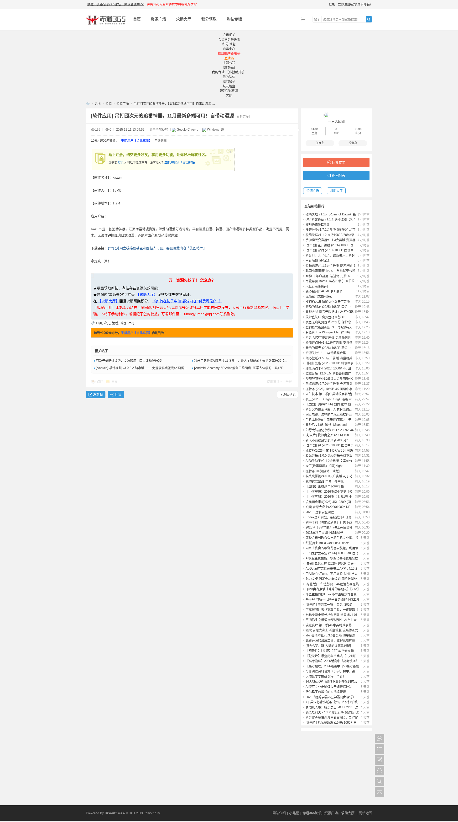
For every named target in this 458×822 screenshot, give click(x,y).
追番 (115, 323)
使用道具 (273, 381)
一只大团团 (336, 121)
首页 (137, 19)
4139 (314, 129)
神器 (123, 323)
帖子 (317, 19)
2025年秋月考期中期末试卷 (324, 532)
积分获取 (209, 19)
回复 (114, 381)
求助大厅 (183, 19)
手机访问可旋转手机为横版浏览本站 (171, 4)
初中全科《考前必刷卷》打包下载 (329, 522)
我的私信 (229, 77)
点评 (100, 381)
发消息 (353, 143)
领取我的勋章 (229, 90)
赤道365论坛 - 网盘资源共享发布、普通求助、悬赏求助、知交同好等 (88, 103)
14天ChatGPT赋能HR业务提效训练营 (331, 681)
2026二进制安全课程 (320, 512)
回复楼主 (338, 162)
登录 (332, 4)
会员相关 (229, 35)
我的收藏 (229, 67)
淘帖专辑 (234, 19)
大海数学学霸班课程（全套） (326, 676)
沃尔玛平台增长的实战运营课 (326, 692)
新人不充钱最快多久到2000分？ (327, 440)
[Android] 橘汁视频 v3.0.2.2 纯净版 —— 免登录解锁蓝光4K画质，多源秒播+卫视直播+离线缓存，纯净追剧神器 (173, 368)
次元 (107, 323)
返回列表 (289, 394)
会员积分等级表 (229, 39)
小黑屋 (294, 813)
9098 (358, 129)
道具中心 (229, 49)
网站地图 (365, 813)
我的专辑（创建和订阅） (229, 72)
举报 (289, 381)
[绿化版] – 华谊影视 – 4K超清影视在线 (332, 584)
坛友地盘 (229, 86)
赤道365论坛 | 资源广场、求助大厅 (328, 813)
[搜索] (369, 19)
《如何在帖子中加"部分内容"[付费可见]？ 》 (187, 301)
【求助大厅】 (146, 295)
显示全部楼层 (158, 129)
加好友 (320, 143)
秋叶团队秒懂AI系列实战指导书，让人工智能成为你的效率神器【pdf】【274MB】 (250, 361)
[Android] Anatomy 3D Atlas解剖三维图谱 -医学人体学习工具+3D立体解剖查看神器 (251, 368)
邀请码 (229, 58)
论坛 (97, 103)
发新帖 (98, 394)
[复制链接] (242, 116)
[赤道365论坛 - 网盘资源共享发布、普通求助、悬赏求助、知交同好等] (106, 26)
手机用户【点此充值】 (136, 333)
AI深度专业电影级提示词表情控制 (329, 687)
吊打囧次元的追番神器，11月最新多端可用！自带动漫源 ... (174, 103)
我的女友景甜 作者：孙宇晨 (325, 481)
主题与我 (229, 62)
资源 (108, 103)
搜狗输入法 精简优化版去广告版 (328, 301)
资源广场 (158, 19)
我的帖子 (229, 81)
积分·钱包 (229, 44)
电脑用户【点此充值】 (136, 140)
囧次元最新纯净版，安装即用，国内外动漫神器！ (130, 361)
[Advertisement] (229, 769)
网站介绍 (279, 813)
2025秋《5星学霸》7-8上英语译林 (329, 527)
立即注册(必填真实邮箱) (354, 4)
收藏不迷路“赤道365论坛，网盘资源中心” (115, 4)
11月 (99, 323)
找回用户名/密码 (229, 53)
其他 (229, 95)
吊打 (131, 323)
